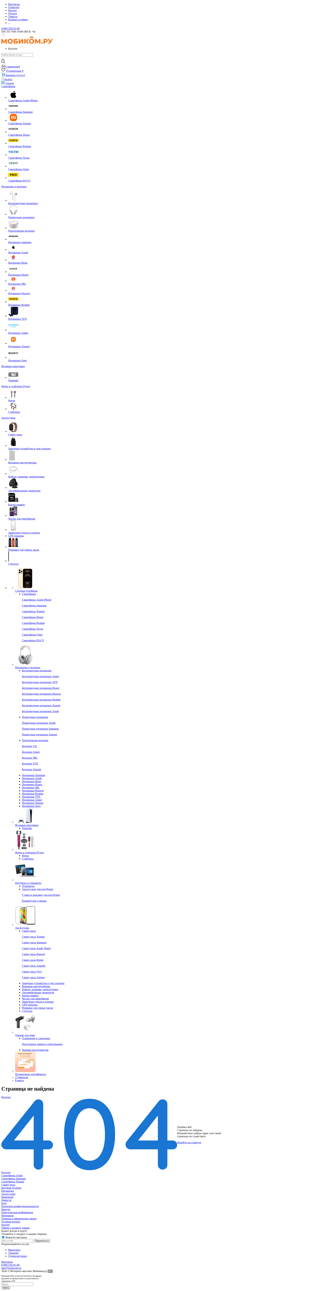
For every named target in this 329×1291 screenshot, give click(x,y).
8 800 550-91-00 (10, 28)
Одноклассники (17, 1256)
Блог (4, 1203)
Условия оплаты (10, 1221)
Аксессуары (8, 1193)
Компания (7, 1197)
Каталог (6, 1172)
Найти (6, 1288)
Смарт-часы (8, 1184)
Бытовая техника (11, 1187)
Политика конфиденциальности (20, 1206)
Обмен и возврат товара (15, 1227)
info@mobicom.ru (11, 1268)
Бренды (5, 1209)
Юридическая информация (17, 1212)
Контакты (7, 1261)
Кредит (5, 1224)
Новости (6, 1200)
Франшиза (7, 1215)
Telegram (13, 1252)
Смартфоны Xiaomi (12, 1181)
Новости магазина (16, 1237)
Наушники (7, 1190)
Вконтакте (14, 1249)
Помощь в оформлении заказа (18, 1218)
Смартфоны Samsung (13, 1178)
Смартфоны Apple (12, 1175)
